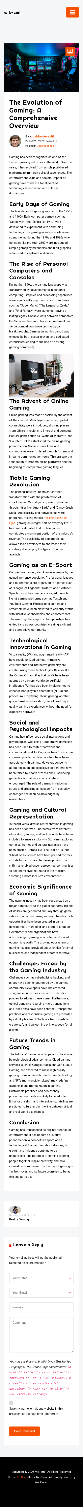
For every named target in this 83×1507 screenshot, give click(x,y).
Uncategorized (45, 145)
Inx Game (22, 1477)
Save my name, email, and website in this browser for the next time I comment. (36, 1411)
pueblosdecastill (43, 136)
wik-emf (12, 12)
